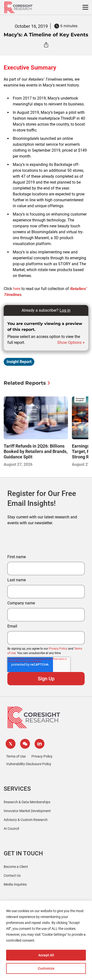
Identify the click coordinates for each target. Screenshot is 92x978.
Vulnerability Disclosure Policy (28, 764)
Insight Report (19, 361)
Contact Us (12, 875)
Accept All (46, 955)
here (16, 288)
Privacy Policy (58, 648)
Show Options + (71, 342)
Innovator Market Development (27, 811)
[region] (46, 939)
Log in (65, 310)
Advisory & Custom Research (26, 820)
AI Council (11, 829)
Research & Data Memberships (27, 802)
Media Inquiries (15, 884)
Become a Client (16, 867)
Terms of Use (16, 756)
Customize (46, 968)
